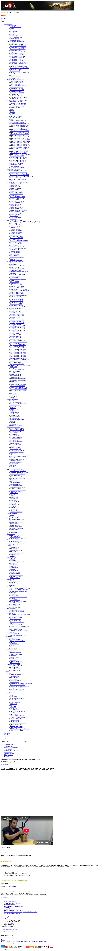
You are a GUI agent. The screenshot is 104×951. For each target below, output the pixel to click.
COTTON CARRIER (16, 531)
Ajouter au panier (12, 886)
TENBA (12, 507)
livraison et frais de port (32, 941)
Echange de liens (8, 755)
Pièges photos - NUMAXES (17, 52)
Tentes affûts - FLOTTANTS (18, 94)
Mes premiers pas (11, 608)
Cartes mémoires (14, 78)
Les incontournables (12, 605)
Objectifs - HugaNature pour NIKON (20, 141)
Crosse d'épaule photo (16, 425)
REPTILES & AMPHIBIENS (18, 711)
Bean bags (13, 560)
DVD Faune (13, 696)
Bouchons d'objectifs (15, 164)
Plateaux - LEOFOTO (16, 296)
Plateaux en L (13, 582)
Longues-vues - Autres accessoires (19, 361)
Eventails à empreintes (16, 550)
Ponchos (12, 113)
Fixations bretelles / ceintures (17, 519)
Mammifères (13, 679)
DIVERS (12, 632)
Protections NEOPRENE (13, 117)
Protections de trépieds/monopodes (19, 271)
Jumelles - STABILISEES (17, 315)
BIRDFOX (13, 642)
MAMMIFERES (14, 710)
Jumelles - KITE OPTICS (17, 312)
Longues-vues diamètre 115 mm (18, 358)
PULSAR (13, 368)
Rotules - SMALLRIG (16, 204)
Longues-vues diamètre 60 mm (18, 349)
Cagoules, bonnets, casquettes (18, 103)
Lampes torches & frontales (17, 553)
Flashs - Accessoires (15, 402)
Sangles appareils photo (16, 522)
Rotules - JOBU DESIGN (17, 198)
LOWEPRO (13, 500)
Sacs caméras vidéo (15, 481)
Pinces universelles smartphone (18, 542)
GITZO (12, 496)
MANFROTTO (14, 501)
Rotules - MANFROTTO (17, 201)
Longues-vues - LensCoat (17, 122)
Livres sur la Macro (15, 572)
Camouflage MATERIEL (16, 81)
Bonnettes (13, 446)
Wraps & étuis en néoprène (17, 167)
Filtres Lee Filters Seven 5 (17, 431)
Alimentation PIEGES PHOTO (18, 387)
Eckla (11, 516)
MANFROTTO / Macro (16, 575)
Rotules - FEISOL (15, 195)
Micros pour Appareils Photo (17, 641)
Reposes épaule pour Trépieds (18, 274)
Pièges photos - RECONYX (17, 54)
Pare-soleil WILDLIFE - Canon (18, 157)
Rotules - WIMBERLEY (16, 188)
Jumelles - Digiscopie (15, 333)
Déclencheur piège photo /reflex (18, 66)
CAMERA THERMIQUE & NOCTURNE (18, 365)
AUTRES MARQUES (16, 512)
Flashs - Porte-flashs (15, 406)
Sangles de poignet (15, 525)
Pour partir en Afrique (16, 617)
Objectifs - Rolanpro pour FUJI (18, 153)
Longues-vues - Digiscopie (17, 346)
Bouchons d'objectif (15, 449)
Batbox (12, 651)
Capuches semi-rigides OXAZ (18, 104)
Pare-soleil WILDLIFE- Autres (18, 161)
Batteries (12, 391)
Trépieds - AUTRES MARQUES (19, 241)
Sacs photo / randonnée (16, 476)
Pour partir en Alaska (15, 619)
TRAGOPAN (14, 509)
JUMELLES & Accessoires (14, 308)
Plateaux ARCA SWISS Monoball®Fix (20, 290)
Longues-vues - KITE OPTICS (18, 342)
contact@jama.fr (8, 926)
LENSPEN (13, 465)
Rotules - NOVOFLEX (16, 202)
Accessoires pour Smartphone (18, 541)
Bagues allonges (14, 443)
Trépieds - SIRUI (14, 235)
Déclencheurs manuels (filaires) (18, 380)
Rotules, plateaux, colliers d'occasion (19, 627)
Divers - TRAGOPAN (16, 285)
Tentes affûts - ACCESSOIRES (18, 97)
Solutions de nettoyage (16, 462)
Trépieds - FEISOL (15, 227)
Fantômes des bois (15, 107)
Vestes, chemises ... (15, 115)
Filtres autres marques (16, 438)
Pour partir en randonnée (16, 616)
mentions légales (5, 941)
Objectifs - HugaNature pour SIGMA (20, 142)
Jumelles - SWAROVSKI (17, 314)
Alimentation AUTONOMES (18, 384)
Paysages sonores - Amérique (17, 685)
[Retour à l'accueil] (37, 10)
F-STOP (12, 494)
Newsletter (6, 756)
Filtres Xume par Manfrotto (17, 437)
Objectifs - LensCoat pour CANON (19, 125)
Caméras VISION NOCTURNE (18, 371)
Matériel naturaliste (15, 603)
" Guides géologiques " (16, 726)
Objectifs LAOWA (15, 537)
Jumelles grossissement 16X (17, 328)
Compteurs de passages (16, 654)
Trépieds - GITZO (15, 229)
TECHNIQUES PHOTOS (17, 715)
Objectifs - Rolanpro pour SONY (19, 150)
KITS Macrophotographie (17, 257)
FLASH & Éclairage (12, 399)
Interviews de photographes (11, 747)
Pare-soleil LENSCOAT (16, 163)
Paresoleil (12, 453)
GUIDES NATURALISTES (17, 717)
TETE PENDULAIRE (16, 183)
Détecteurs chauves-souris (13, 649)
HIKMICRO (13, 367)
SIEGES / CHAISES (15, 98)
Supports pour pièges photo (17, 418)
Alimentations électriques (13, 383)
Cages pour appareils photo (17, 265)
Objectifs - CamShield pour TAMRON (20, 138)
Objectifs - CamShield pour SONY (19, 135)
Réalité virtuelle (14, 583)
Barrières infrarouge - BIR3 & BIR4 (19, 68)
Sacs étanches (13, 479)
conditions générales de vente (17, 941)
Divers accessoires (15, 573)
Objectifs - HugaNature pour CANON (20, 139)
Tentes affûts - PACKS (16, 95)
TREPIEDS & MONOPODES (15, 220)
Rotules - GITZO (14, 185)
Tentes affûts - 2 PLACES (17, 90)
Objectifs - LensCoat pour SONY (19, 129)
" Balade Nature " (15, 720)
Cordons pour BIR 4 (15, 377)
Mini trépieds (13, 223)
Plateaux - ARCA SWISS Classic (19, 289)
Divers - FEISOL (14, 280)
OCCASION (10, 623)
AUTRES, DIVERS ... (16, 718)
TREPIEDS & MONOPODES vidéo (20, 588)
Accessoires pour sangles (16, 528)
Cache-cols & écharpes (16, 101)
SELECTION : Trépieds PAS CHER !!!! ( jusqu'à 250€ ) (25, 222)
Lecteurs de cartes (15, 554)
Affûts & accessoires (15, 27)
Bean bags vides (14, 413)
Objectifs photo (11, 534)
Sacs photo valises (15, 475)
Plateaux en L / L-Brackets (17, 268)
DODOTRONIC (14, 644)
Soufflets (12, 563)
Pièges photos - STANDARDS (18, 43)
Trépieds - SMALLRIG (16, 236)
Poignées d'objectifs (15, 270)
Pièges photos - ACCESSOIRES (18, 63)
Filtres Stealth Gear (15, 435)
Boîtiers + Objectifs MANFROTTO (19, 175)
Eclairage (12, 569)
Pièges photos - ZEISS (16, 50)
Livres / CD (13, 34)
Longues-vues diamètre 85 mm (18, 355)
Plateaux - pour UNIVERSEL (18, 307)
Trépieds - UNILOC (15, 239)
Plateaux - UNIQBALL (16, 298)
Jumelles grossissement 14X (17, 327)
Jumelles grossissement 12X (17, 326)
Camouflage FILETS (15, 84)
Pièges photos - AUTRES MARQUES (20, 56)
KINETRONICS (14, 463)
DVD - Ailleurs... (14, 699)
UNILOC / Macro (15, 578)
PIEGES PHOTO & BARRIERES (16, 41)
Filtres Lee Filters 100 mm (17, 428)
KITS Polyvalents (15, 255)
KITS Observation (15, 252)
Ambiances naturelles (15, 674)
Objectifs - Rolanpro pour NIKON (19, 148)
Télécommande (14, 595)
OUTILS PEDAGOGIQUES (15, 667)
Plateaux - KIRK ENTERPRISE (18, 295)
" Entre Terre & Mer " (16, 724)
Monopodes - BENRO (16, 242)
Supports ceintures (15, 416)
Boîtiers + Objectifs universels (18, 120)
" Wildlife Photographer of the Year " (19, 729)
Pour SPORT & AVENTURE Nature (20, 614)
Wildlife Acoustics (15, 663)
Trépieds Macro (14, 570)
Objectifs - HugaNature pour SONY (19, 144)
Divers (12, 28)
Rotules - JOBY (14, 200)
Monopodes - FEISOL (16, 243)
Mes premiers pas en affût (17, 610)
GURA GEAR (14, 497)
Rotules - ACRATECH (16, 191)
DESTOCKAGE (11, 25)
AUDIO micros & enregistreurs (18, 591)
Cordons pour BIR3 (15, 374)
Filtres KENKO (14, 433)
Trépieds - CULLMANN (16, 226)
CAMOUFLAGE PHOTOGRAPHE (17, 100)
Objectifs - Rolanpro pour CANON (19, 147)
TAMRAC (13, 506)
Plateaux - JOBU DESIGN (17, 293)
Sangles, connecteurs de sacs (17, 487)
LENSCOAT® (14, 498)
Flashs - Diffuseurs (15, 405)
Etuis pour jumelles (15, 484)
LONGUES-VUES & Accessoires (16, 340)
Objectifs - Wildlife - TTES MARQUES (20, 154)
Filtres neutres (14, 440)
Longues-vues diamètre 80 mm (18, 352)
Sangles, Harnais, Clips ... (13, 518)
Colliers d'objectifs (15, 267)
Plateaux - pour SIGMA (16, 305)
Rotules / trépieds (14, 38)
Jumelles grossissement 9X (17, 323)
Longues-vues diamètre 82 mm (18, 353)
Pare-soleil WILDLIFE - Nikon (18, 158)
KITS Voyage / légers (16, 260)
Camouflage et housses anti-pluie (18, 597)
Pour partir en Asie (15, 620)
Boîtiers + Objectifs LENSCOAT (19, 173)
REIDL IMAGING (15, 468)
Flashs (12, 400)
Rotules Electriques (15, 214)
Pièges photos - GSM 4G (16, 60)
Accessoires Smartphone (13, 540)
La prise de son (8, 636)
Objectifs (12, 559)
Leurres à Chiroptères (15, 657)
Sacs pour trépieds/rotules (16, 276)
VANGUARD (14, 510)
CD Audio (10, 673)
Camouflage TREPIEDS (16, 82)
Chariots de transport (12, 513)
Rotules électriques (15, 76)
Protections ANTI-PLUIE (13, 169)
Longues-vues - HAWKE (17, 364)
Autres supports (14, 424)
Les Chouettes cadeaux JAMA (18, 635)
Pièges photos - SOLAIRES (17, 57)
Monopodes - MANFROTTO (18, 248)
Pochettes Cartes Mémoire (17, 488)
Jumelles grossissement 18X (17, 330)
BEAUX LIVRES (15, 714)
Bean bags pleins (14, 415)
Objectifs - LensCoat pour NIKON (19, 126)
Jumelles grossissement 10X (17, 324)
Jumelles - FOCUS (15, 317)
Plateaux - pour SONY (16, 304)
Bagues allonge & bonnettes (17, 561)
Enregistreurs (10, 646)
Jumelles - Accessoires (16, 331)
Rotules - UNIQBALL (16, 208)
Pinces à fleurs (14, 567)
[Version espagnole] (4, 16)
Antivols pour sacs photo (16, 491)
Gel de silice (13, 551)
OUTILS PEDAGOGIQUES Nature (16, 601)
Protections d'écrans (15, 460)
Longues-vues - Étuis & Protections (19, 359)
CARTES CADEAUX (13, 633)
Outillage (12, 556)
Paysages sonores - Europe (17, 688)
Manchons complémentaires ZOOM (19, 123)
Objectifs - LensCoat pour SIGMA (19, 128)
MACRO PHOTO (12, 557)
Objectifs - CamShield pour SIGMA (19, 137)
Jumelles (12, 32)
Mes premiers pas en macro (17, 611)
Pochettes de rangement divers (18, 490)
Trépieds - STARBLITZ (16, 238)
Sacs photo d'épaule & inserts (17, 474)
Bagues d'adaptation (15, 444)
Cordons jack (13, 381)
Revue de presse (8, 749)
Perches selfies (14, 544)
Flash (11, 30)
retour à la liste (4, 764)
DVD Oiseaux (14, 701)
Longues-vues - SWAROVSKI (18, 345)
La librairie (7, 671)
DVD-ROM (13, 704)
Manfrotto (13, 421)
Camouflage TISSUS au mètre (18, 85)
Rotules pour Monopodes (16, 213)
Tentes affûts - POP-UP (16, 91)
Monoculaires (13, 309)
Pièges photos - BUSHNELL (18, 49)
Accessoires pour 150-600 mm (18, 538)
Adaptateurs (13, 394)
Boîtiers (12, 119)
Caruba (12, 515)
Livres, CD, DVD (15, 604)
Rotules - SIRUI (14, 205)
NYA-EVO (13, 503)
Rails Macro (13, 564)
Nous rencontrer (8, 746)
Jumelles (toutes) (14, 318)
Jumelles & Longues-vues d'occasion (19, 626)
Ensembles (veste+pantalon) (17, 106)
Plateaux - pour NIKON (16, 302)
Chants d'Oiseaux (14, 676)
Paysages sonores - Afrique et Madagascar (21, 683)
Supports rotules (14, 277)
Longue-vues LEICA (15, 343)
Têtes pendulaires (14, 166)
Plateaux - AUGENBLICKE (17, 287)
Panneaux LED (14, 409)
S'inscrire (3, 940)
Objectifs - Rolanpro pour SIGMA (19, 151)
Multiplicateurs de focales (16, 441)
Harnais (12, 520)
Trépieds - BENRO (15, 224)
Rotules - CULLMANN (16, 194)
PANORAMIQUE (12, 579)
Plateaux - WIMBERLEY (17, 299)
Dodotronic (13, 655)
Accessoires (13, 219)
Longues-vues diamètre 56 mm (18, 348)
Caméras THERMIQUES (17, 370)
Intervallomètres (14, 73)
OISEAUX (13, 707)
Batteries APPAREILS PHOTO (18, 389)
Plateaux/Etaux (14, 35)
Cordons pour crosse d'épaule (18, 378)
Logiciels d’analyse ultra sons (18, 666)
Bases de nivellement (15, 263)
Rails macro (13, 273)
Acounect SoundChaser (16, 661)
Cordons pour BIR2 (15, 375)
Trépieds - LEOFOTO (16, 232)
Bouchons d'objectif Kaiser (17, 450)
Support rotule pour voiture (17, 419)
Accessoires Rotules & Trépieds (15, 261)
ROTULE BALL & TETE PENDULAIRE (18, 182)
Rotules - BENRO (15, 189)
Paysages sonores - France (17, 689)
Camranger (13, 75)
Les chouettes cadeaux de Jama (9, 929)
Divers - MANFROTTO (16, 283)
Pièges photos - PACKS (16, 44)
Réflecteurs (13, 411)
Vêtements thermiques (16, 116)
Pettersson (13, 660)
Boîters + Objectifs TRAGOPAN (19, 170)
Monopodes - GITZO (16, 245)
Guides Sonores (14, 682)
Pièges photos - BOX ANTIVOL (19, 62)
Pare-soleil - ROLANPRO (17, 156)
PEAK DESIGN (14, 504)
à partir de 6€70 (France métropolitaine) (12, 903)
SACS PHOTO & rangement (14, 469)
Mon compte (7, 736)
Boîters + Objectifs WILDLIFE (18, 172)
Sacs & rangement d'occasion (17, 629)
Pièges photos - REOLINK (17, 53)
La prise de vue (8, 24)
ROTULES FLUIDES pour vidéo (19, 589)
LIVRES (9, 705)
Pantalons (12, 112)
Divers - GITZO (14, 282)
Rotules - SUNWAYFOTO (17, 207)
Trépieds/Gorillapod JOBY (17, 230)
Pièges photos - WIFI (15, 59)
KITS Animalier (14, 254)
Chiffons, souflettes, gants (17, 459)
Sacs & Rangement (15, 40)
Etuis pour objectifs (15, 482)
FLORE (12, 712)
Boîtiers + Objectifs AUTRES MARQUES (21, 176)
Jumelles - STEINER (15, 339)
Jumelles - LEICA (15, 311)
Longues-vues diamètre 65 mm (18, 350)
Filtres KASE (13, 434)
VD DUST (13, 466)
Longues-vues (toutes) (16, 362)
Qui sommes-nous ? (9, 744)
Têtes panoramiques (15, 581)
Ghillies (12, 110)
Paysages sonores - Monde (17, 690)
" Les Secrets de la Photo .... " (18, 727)
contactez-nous (42, 941)
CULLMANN (14, 493)
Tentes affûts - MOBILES (17, 93)
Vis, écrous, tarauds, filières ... (18, 279)
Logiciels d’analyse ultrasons (14, 664)
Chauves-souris (14, 677)
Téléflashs (13, 408)
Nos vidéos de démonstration (11, 750)
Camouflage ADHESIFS (16, 87)
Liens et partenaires (9, 753)
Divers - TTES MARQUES (17, 286)
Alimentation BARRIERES (17, 386)
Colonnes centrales (15, 251)
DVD (8, 693)
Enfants (12, 692)
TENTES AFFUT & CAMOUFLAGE (17, 79)
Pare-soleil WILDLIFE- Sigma (18, 160)
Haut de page (4, 897)
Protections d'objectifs (16, 37)
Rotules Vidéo (14, 216)
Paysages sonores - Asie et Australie (19, 686)
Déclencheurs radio (15, 71)
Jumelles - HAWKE (15, 336)
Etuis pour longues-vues (16, 485)
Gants (11, 109)
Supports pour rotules (15, 217)
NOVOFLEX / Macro (16, 576)
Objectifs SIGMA (15, 535)
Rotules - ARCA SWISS (16, 192)
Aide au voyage (11, 613)
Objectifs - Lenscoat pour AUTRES (19, 131)
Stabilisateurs (13, 594)
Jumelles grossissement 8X (17, 321)
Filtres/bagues (13, 31)
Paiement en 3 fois (13, 910)
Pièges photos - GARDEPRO (18, 47)
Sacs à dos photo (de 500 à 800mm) (19, 472)
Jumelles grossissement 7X (17, 320)
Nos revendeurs (8, 752)
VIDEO (9, 586)
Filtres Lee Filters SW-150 (17, 430)
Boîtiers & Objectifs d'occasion (18, 625)
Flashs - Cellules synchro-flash (18, 403)
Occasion (12, 585)
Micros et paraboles (12, 638)
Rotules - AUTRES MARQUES (18, 210)
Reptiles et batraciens (15, 680)
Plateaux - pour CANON (16, 301)
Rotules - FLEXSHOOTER (17, 197)
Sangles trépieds (14, 529)
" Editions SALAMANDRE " (18, 723)
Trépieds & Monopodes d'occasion (19, 630)
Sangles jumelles (14, 523)
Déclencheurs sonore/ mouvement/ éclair (20, 72)
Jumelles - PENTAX (15, 337)
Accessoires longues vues (16, 452)
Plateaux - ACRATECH (16, 292)
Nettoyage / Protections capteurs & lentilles (18, 456)
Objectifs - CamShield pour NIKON (19, 134)
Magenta (12, 658)
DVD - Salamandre (15, 702)
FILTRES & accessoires (13, 427)
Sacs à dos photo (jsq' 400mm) (18, 471)
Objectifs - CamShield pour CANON (20, 132)
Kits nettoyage (14, 457)
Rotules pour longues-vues (17, 211)
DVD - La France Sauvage (17, 698)
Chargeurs (13, 393)
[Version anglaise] (2, 16)
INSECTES (13, 708)
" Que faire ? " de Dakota (16, 730)
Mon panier (7, 733)
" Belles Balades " (15, 721)
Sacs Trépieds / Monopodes (17, 478)
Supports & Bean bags (13, 412)
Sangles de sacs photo (16, 526)
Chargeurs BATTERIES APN (18, 390)
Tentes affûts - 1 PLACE (16, 88)
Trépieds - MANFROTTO (17, 233)
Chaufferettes (13, 548)
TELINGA (13, 645)
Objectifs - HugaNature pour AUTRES (20, 145)
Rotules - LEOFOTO (15, 186)
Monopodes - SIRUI (15, 249)
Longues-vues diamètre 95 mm (18, 356)
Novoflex (12, 422)
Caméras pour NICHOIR (16, 65)
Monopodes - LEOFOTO (17, 246)
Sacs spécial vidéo (15, 600)
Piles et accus (13, 396)
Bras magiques (14, 264)
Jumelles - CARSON (15, 334)
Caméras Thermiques (15, 652)
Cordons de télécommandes (14, 372)
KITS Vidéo (13, 258)
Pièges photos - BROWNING (18, 46)
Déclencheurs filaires (15, 69)
